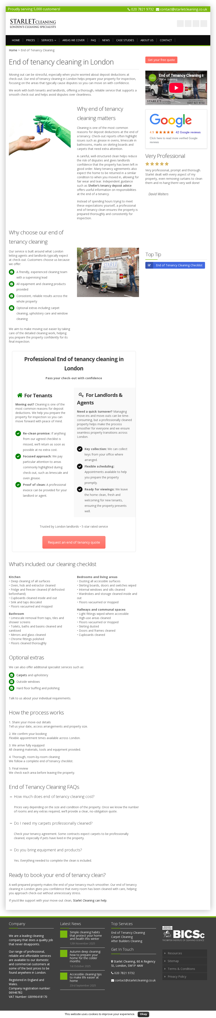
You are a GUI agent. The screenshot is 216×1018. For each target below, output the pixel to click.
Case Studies (125, 40)
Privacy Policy (177, 976)
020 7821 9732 (142, 9)
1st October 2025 (80, 966)
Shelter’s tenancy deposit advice (110, 185)
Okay (143, 1014)
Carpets (21, 675)
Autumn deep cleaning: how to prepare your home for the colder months (85, 956)
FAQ (93, 40)
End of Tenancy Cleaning (128, 933)
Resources (175, 953)
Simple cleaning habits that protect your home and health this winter (86, 935)
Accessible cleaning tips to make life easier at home (86, 977)
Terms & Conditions (181, 969)
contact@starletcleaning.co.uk (183, 9)
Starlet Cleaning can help (90, 900)
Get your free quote (161, 60)
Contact (166, 40)
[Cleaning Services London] (33, 23)
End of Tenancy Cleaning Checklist (179, 265)
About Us (147, 40)
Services (47, 40)
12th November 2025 (82, 943)
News (106, 40)
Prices (30, 40)
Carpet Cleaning (122, 937)
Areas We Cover (73, 40)
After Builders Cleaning (126, 941)
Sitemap (173, 961)
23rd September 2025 (83, 985)
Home (16, 40)
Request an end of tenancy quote (74, 542)
